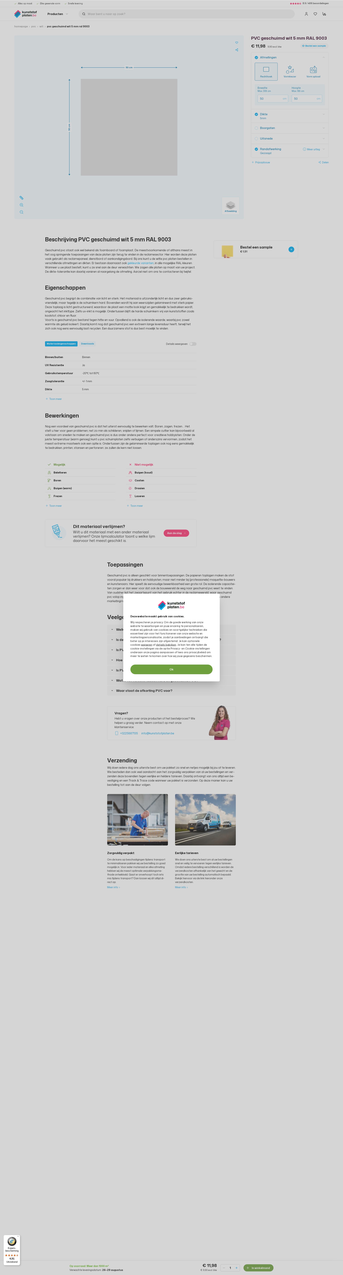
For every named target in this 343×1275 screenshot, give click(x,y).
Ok (171, 669)
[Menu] (18, 1237)
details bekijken (166, 644)
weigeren (146, 644)
